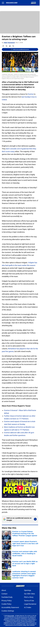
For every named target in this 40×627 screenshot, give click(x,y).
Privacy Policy (6, 601)
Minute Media (10, 615)
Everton (31, 94)
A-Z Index (27, 607)
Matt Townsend (9, 42)
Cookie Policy (6, 604)
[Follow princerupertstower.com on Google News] (35, 519)
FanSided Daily (6, 597)
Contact (4, 594)
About (3, 590)
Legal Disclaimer (30, 604)
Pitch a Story (28, 597)
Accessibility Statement (10, 607)
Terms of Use (29, 601)
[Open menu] (3, 3)
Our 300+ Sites (29, 594)
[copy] (13, 46)
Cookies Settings (7, 611)
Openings (27, 590)
